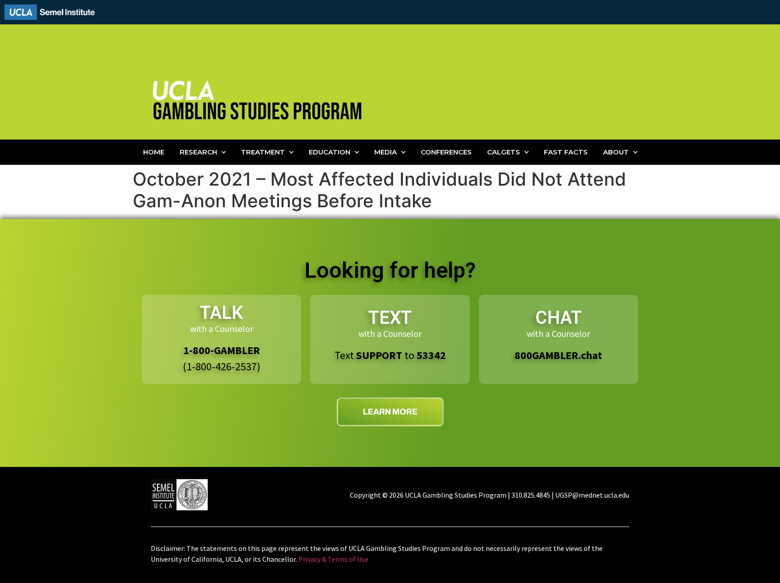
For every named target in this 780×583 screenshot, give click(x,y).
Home (153, 152)
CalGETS (503, 152)
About (616, 152)
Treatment (263, 152)
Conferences (446, 152)
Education (329, 152)
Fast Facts (566, 152)
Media (385, 152)
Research (198, 152)
